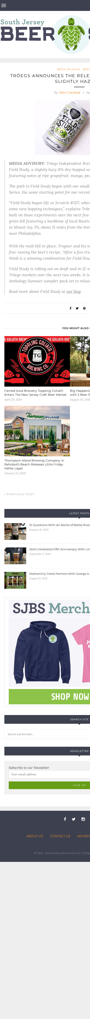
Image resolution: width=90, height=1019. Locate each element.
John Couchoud (69, 92)
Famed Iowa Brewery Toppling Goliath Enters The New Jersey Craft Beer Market (35, 393)
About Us (34, 836)
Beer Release (69, 69)
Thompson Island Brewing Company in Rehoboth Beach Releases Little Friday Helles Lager (34, 464)
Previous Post (20, 494)
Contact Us (60, 836)
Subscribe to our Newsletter (29, 768)
